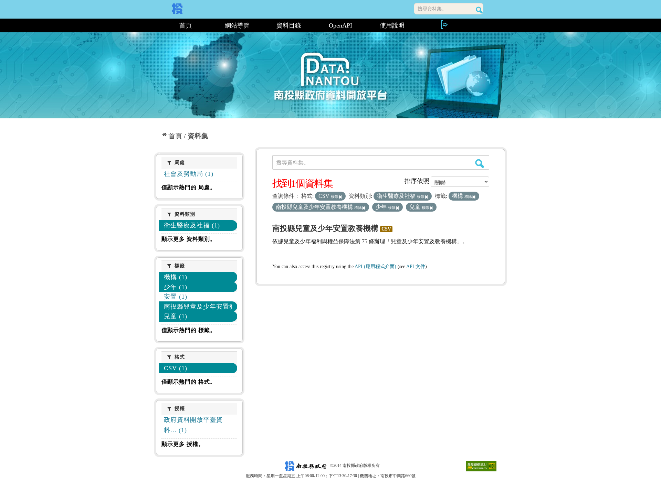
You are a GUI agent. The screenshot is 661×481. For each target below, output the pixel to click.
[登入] (444, 25)
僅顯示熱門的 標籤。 (188, 330)
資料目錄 (288, 25)
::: (157, 25)
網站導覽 (237, 25)
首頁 (185, 25)
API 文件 (415, 266)
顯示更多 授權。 (182, 444)
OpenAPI (340, 25)
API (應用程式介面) (375, 266)
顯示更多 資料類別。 (188, 239)
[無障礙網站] (481, 465)
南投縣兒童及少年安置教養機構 (325, 228)
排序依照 (417, 181)
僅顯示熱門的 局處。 (188, 187)
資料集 (198, 136)
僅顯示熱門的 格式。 (188, 382)
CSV (386, 229)
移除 (334, 196)
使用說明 (392, 25)
